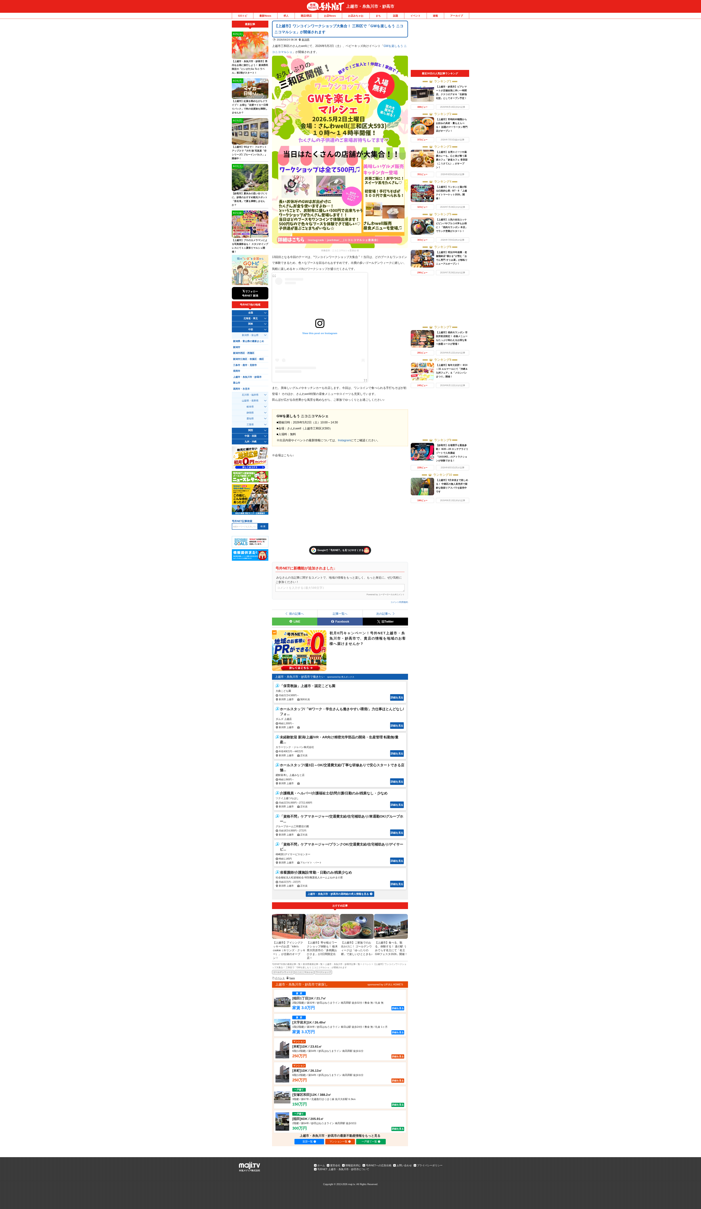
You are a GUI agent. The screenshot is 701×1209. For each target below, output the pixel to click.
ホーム (321, 1165)
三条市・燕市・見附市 (245, 365)
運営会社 (335, 1165)
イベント (415, 15)
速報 (435, 15)
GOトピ (242, 15)
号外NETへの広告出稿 (378, 1165)
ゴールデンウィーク (283, 972)
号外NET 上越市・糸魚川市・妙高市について (343, 1169)
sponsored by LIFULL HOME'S (385, 984)
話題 (395, 15)
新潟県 (305, 39)
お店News (330, 15)
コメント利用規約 (399, 602)
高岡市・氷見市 (241, 389)
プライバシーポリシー (430, 1165)
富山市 (236, 383)
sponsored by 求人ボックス (340, 677)
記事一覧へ (340, 613)
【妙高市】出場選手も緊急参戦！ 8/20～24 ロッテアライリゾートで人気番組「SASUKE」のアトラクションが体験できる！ (452, 453)
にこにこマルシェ (304, 972)
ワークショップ (323, 972)
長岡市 (236, 371)
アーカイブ (456, 15)
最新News (265, 15)
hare (292, 978)
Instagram (344, 440)
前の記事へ (296, 613)
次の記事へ (383, 613)
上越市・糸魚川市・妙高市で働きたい (300, 676)
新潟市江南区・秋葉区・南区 (248, 359)
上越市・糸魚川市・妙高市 (370, 6)
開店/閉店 (306, 15)
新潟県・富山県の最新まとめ (248, 341)
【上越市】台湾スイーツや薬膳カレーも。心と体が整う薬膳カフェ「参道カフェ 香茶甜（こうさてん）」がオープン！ (452, 160)
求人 (286, 15)
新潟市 (236, 347)
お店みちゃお (355, 15)
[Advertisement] (440, 45)
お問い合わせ (404, 1165)
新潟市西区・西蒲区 (243, 353)
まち (378, 15)
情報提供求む (353, 1165)
